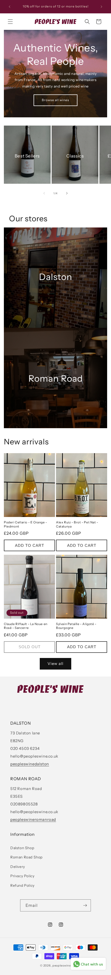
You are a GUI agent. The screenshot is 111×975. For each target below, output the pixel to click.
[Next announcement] (101, 6)
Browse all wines (55, 100)
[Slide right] (67, 193)
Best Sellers (27, 156)
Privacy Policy (22, 876)
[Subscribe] (85, 905)
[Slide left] (44, 193)
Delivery (17, 866)
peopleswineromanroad (33, 819)
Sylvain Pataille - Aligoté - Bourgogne (76, 626)
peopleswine (61, 965)
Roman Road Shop (26, 857)
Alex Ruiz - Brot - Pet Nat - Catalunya (77, 524)
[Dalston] (55, 277)
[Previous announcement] (9, 6)
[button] (10, 21)
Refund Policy (22, 885)
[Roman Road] (55, 378)
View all (55, 663)
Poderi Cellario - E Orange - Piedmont (25, 524)
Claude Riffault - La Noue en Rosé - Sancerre (25, 626)
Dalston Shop (22, 848)
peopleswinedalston (29, 763)
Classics (75, 156)
